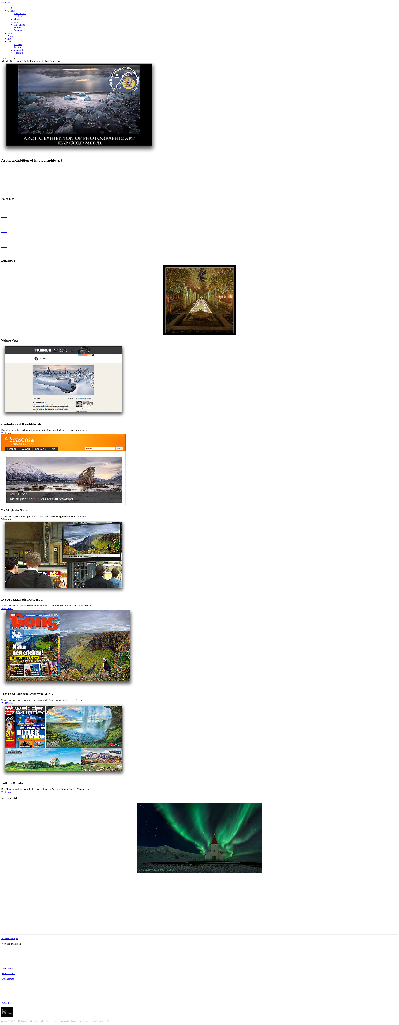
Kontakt (18, 44)
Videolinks (19, 50)
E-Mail (5, 1003)
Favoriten (18, 30)
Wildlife (18, 22)
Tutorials (18, 47)
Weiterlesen (7, 433)
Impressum (7, 968)
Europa (17, 27)
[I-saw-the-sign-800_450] (199, 872)
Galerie (11, 10)
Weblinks (18, 52)
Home (10, 8)
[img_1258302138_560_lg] (199, 334)
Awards (11, 36)
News (10, 33)
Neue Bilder (20, 13)
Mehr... (10, 41)
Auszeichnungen (9, 938)
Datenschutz (8, 978)
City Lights (19, 24)
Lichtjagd (6, 2)
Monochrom (20, 19)
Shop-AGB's (8, 973)
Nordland (18, 16)
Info (9, 38)
